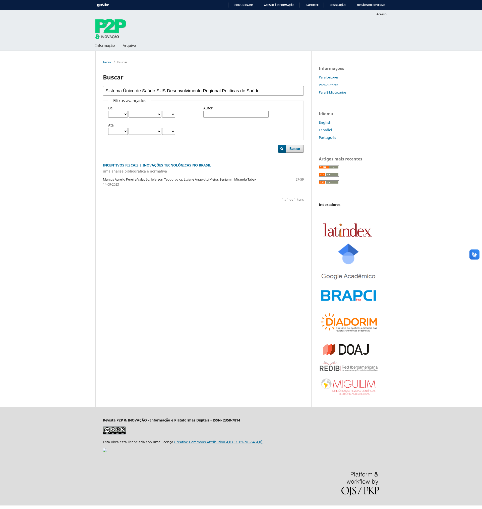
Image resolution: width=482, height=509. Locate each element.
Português (327, 137)
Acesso (381, 14)
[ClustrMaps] (105, 450)
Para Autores (328, 84)
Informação (105, 45)
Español (325, 130)
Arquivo (129, 45)
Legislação (338, 5)
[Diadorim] (349, 332)
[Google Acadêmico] (349, 281)
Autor (208, 108)
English (325, 122)
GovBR (103, 5)
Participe (312, 5)
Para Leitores (328, 77)
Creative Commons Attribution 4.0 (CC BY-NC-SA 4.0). (218, 442)
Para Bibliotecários (332, 92)
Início (107, 62)
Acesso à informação (279, 5)
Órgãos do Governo (371, 5)
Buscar (294, 149)
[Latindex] (347, 235)
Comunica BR (243, 5)
